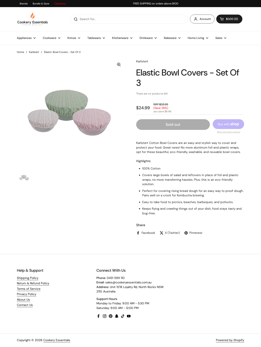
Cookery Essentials (56, 340)
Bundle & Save (41, 3)
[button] (229, 19)
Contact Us (25, 305)
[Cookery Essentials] (33, 19)
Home (20, 52)
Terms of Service (28, 289)
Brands (24, 3)
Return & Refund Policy (33, 283)
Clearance (60, 3)
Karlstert (34, 52)
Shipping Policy (27, 278)
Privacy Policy (26, 294)
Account (205, 19)
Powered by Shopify (230, 340)
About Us (23, 300)
